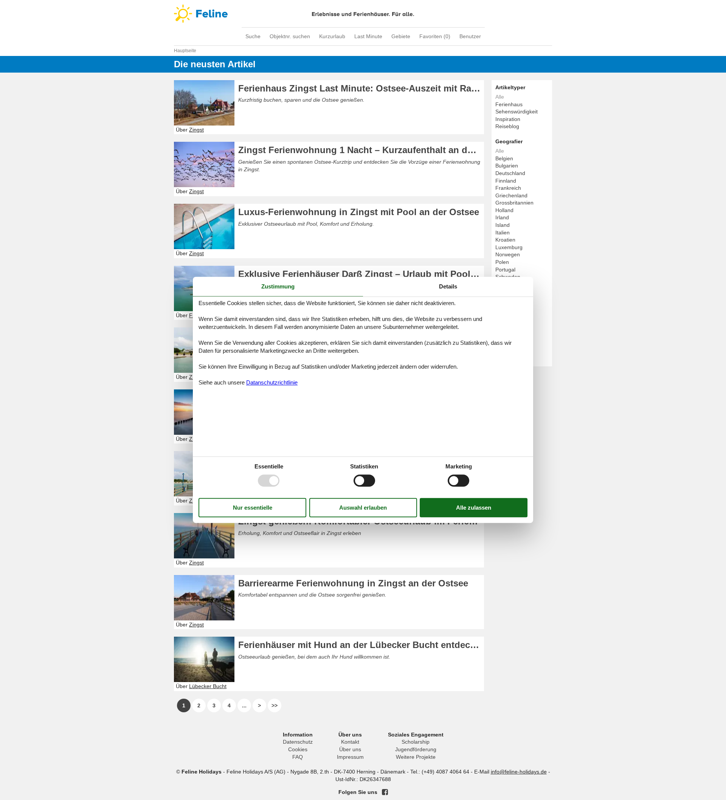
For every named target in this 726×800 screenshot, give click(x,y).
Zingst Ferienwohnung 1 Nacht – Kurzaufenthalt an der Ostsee (361, 150)
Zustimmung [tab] (278, 286)
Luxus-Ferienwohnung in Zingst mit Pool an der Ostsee (358, 212)
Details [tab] (448, 286)
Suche (253, 36)
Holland (504, 210)
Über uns (350, 749)
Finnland (505, 181)
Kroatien (505, 240)
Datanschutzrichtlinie (272, 382)
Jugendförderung (415, 749)
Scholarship (416, 742)
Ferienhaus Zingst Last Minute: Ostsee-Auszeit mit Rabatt (361, 88)
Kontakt (350, 742)
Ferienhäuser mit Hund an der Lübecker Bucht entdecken (361, 645)
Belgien (504, 158)
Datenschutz (298, 742)
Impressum (350, 757)
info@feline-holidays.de (519, 772)
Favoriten (434, 36)
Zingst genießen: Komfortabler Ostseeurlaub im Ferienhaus (361, 521)
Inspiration (507, 119)
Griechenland (511, 195)
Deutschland (510, 173)
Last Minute (368, 36)
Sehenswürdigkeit (516, 112)
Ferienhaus (509, 104)
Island (502, 225)
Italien (502, 232)
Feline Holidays (363, 13)
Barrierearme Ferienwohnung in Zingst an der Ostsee (353, 583)
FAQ (297, 757)
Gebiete (400, 36)
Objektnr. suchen (290, 36)
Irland (502, 217)
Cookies (297, 749)
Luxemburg (509, 247)
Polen (502, 262)
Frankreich (508, 188)
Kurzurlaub (332, 36)
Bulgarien (506, 166)
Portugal (505, 270)
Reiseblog (507, 126)
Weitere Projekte (416, 757)
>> (274, 705)
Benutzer (470, 36)
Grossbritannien (514, 203)
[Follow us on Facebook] (385, 792)
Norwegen (507, 254)
